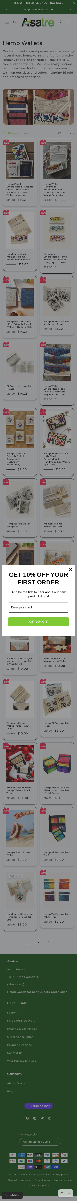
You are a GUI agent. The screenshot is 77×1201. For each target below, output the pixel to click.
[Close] (70, 569)
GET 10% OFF (38, 621)
